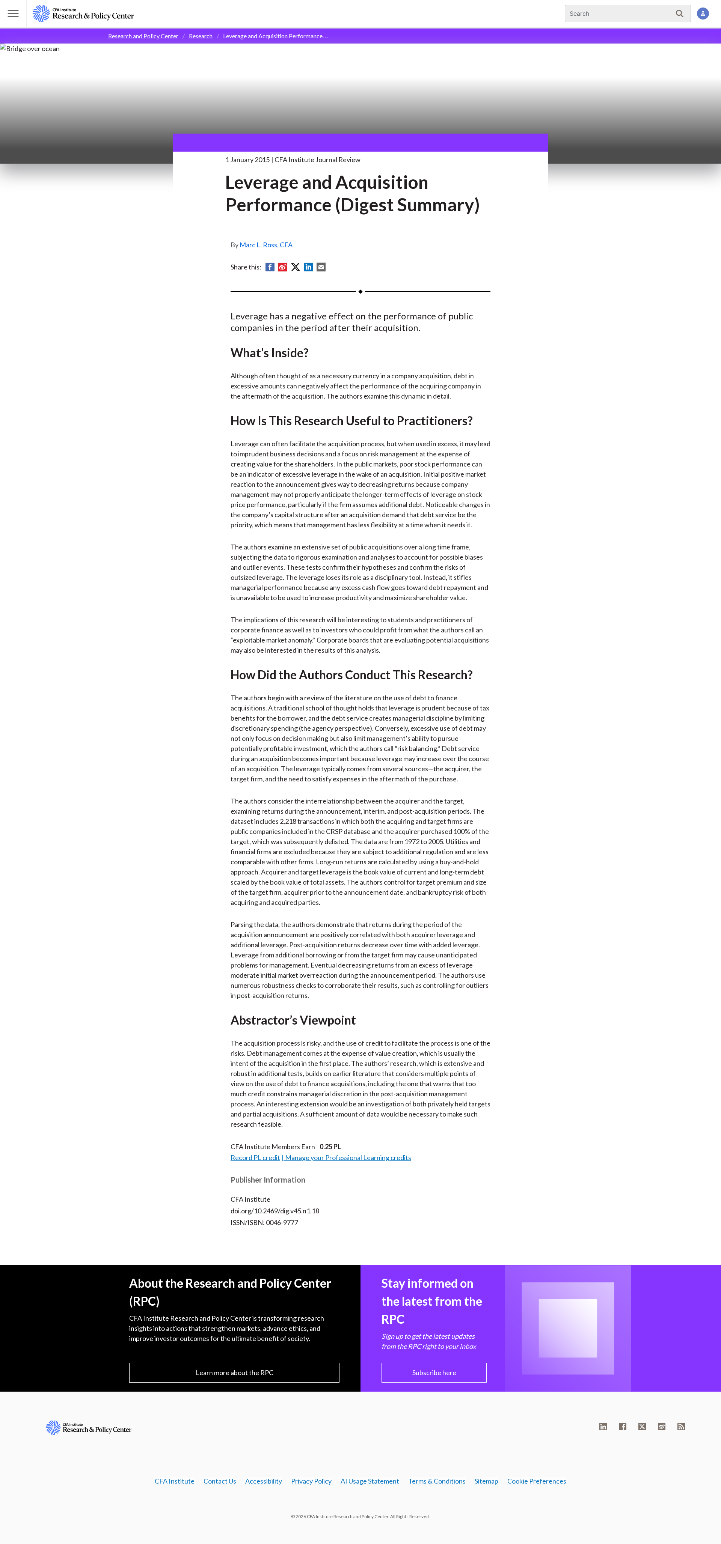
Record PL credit (255, 1157)
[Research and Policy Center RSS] (681, 1426)
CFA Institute (175, 1481)
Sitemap (486, 1481)
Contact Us (220, 1481)
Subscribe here (434, 1372)
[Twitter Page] (642, 1426)
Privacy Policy (311, 1481)
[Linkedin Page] (603, 1426)
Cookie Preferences (536, 1481)
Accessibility (263, 1481)
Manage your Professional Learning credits (348, 1157)
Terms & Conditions (437, 1481)
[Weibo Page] (661, 1426)
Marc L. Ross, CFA (266, 245)
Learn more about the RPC (234, 1372)
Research (201, 35)
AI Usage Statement (370, 1481)
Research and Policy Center (143, 35)
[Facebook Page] (622, 1426)
